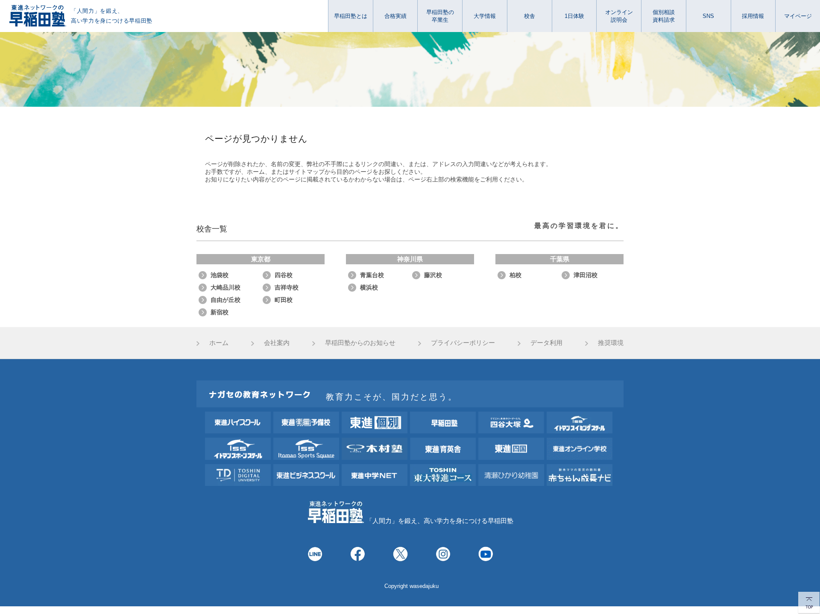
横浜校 (369, 287)
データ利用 (546, 342)
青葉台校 (372, 275)
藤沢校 (433, 275)
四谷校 (284, 275)
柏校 (515, 275)
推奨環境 (611, 342)
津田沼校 (585, 275)
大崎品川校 (225, 287)
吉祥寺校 (287, 287)
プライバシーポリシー (463, 342)
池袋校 (219, 275)
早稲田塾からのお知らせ (360, 342)
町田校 (284, 299)
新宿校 (219, 312)
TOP (809, 603)
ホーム (218, 342)
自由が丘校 (225, 299)
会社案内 (277, 342)
